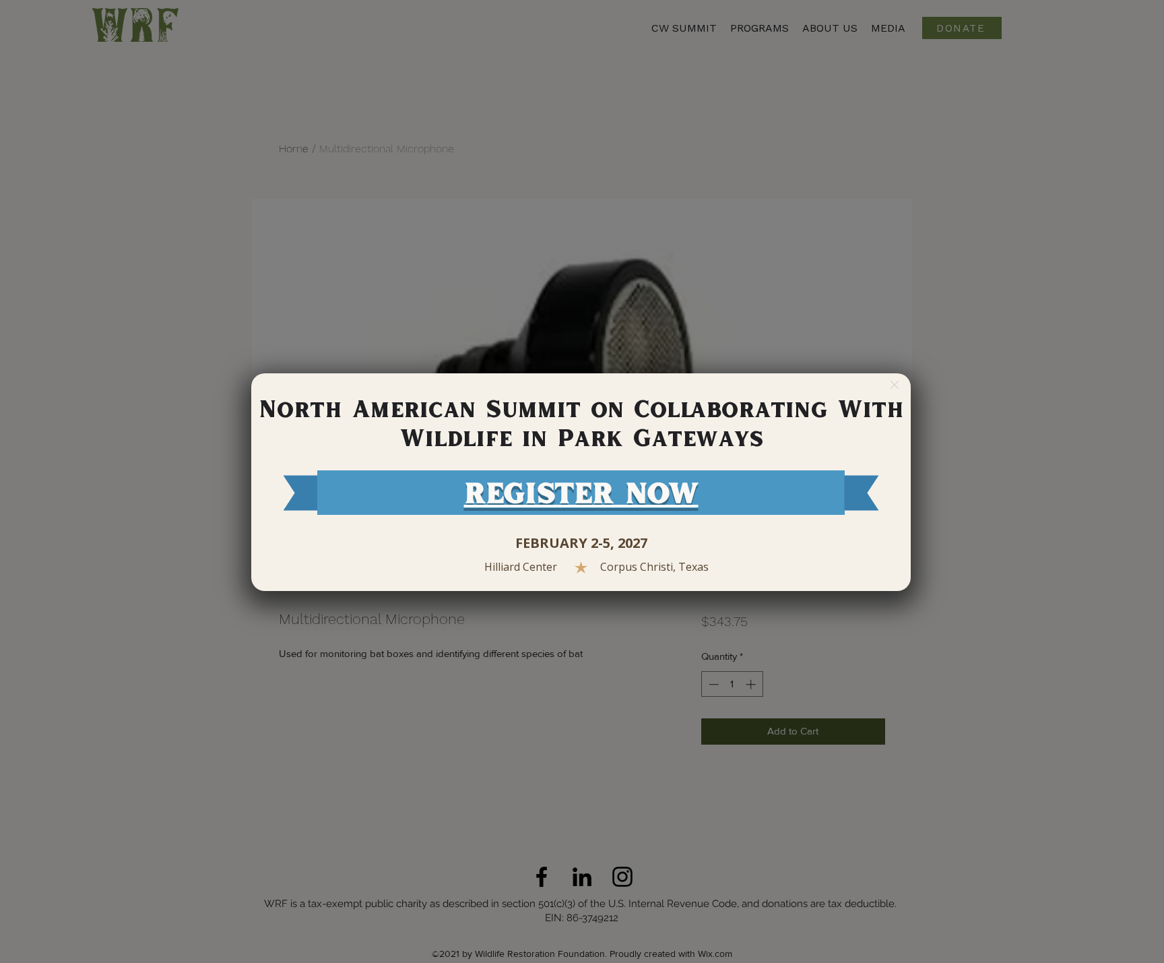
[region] (581, 482)
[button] (895, 385)
